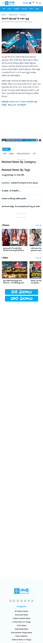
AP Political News (21, 611)
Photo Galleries (21, 636)
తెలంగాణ (24, 9)
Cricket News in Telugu (21, 622)
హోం (4, 9)
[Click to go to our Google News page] (32, 600)
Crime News (21, 626)
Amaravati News (21, 615)
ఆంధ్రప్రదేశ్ (16, 9)
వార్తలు (9, 9)
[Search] (30, 3)
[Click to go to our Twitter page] (18, 600)
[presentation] (4, 237)
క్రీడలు (37, 9)
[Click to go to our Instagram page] (21, 600)
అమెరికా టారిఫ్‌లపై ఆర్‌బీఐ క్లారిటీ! (20, 199)
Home (4, 15)
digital (11, 154)
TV (37, 3)
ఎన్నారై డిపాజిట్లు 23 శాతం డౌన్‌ (21, 175)
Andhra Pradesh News (21, 618)
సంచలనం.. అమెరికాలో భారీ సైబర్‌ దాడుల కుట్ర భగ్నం (21, 183)
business (23, 15)
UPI (34, 154)
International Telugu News (21, 633)
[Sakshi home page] (21, 591)
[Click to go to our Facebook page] (10, 600)
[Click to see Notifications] (40, 3)
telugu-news (12, 15)
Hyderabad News (21, 629)
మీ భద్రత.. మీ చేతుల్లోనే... (21, 191)
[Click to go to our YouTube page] (25, 600)
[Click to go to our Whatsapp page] (14, 600)
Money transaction (23, 154)
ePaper (26, 3)
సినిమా (31, 9)
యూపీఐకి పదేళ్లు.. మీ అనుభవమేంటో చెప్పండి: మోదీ (21, 207)
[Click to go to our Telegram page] (28, 600)
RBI (4, 154)
